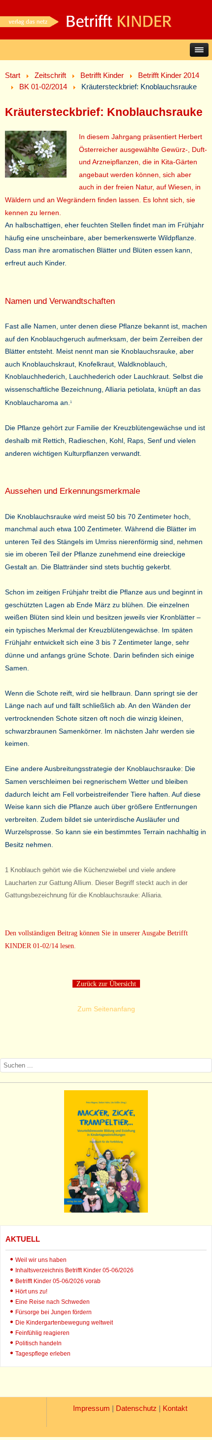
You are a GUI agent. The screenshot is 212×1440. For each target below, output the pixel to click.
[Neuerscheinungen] (106, 1210)
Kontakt (175, 1408)
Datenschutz (136, 1408)
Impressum (91, 1408)
